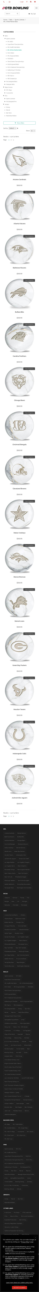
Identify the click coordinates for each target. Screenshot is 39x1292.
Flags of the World (9, 1034)
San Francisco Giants (23, 955)
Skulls (6, 1045)
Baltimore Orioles (20, 918)
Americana (7, 1030)
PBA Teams (10, 75)
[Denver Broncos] (19, 559)
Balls (6, 36)
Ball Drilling (22, 1220)
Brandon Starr (8, 1107)
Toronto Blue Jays (9, 966)
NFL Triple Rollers (18, 1124)
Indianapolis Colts (19, 754)
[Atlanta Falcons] (19, 206)
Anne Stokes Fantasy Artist (11, 1059)
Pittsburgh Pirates (24, 951)
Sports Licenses (10, 38)
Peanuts (13, 1012)
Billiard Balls (27, 1045)
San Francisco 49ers (23, 880)
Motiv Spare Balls (25, 1023)
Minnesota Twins (23, 944)
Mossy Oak (7, 1027)
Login (22, 2)
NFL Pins (18, 1149)
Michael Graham (27, 1100)
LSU (18, 901)
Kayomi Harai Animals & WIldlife (13, 1089)
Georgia (6, 901)
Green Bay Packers (19, 665)
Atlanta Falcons (19, 224)
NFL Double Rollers (10, 1128)
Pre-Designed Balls (11, 81)
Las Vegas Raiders (9, 862)
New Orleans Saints (10, 873)
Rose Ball (20, 1034)
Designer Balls (10, 84)
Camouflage (7, 1038)
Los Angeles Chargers (23, 862)
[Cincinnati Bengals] (19, 427)
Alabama (7, 897)
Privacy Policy (25, 1242)
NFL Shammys (21, 1135)
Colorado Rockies (24, 929)
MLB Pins (28, 1156)
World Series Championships (15, 61)
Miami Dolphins (22, 866)
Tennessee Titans (9, 888)
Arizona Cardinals (19, 179)
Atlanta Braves (8, 918)
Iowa (13, 901)
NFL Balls (10, 41)
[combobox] (13, 128)
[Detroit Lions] (19, 603)
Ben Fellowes (28, 1107)
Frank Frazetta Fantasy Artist (12, 1070)
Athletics (22, 915)
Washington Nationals (23, 966)
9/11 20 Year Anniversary (11, 1185)
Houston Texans (19, 709)
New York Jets (8, 877)
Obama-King (17, 1038)
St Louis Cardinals (21, 958)
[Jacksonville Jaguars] (19, 780)
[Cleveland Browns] (19, 471)
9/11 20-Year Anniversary (11, 1041)
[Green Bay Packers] (19, 648)
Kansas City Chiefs (24, 858)
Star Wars (9, 113)
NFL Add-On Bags (9, 1131)
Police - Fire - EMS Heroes (20, 1027)
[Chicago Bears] (19, 383)
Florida (22, 897)
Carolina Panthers (19, 356)
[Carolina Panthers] (19, 338)
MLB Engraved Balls (13, 64)
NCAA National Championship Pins (14, 1163)
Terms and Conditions (27, 1216)
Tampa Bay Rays (9, 962)
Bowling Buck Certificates (11, 1234)
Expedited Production (10, 1220)
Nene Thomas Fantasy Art (11, 1081)
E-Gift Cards (7, 1212)
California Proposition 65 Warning (13, 1230)
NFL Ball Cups (8, 1139)
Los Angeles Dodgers (10, 940)
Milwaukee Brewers (10, 944)
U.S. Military (16, 1030)
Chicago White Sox (9, 926)
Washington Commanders (24, 888)
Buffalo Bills (19, 312)
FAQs (5, 1216)
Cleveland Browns (19, 489)
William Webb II (9, 1103)
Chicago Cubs (20, 922)
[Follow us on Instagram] (30, 1)
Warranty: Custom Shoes (11, 1227)
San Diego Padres (9, 955)
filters (20, 123)
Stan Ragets (18, 1107)
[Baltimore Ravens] (19, 250)
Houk (27, 1103)
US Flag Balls (27, 1030)
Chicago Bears (19, 400)
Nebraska (7, 905)
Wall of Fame (25, 1234)
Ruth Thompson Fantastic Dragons (14, 1085)
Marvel (8, 110)
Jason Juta (7, 1110)
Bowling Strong (8, 1052)
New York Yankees (21, 948)
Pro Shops (17, 1212)
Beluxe (27, 1110)
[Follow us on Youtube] (35, 1)
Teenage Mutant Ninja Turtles (12, 1016)
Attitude (24, 1041)
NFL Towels (30, 1131)
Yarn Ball (18, 1052)
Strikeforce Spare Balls (10, 1023)
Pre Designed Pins (11, 101)
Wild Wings (18, 1056)
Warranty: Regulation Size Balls (13, 1223)
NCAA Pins (29, 1160)
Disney (8, 107)
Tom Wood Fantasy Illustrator (12, 1074)
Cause (25, 1052)
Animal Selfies (20, 1049)
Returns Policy (14, 1216)
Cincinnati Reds (22, 926)
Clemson (14, 897)
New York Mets (8, 948)
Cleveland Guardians (10, 929)
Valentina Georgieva (10, 1114)
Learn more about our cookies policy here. (19, 1282)
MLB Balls (10, 58)
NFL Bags (9, 90)
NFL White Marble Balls (14, 50)
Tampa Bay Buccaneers (23, 884)
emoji (22, 1019)
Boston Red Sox (8, 922)
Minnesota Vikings (9, 869)
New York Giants (23, 873)
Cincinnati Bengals (19, 444)
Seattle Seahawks (9, 884)
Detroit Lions (19, 621)
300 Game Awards (16, 1045)
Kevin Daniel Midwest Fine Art (12, 1096)
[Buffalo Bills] (19, 294)
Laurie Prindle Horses (27, 1078)
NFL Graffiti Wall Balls (13, 47)
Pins (6, 95)
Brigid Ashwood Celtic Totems (12, 1063)
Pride (30, 1041)
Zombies (26, 1038)
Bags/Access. (9, 87)
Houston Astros (19, 933)
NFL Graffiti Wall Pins (10, 1152)
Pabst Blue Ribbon (11, 115)
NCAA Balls (10, 53)
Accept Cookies (19, 1287)
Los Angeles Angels (23, 937)
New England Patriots (23, 869)
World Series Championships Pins (13, 1160)
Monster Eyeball (9, 1049)
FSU (28, 897)
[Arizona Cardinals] (19, 162)
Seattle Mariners (9, 958)
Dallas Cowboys (19, 533)
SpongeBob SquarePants (11, 1019)
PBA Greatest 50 (12, 78)
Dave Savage (20, 1103)
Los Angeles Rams (9, 866)
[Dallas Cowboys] (19, 515)
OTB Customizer (26, 1212)
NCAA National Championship (15, 67)
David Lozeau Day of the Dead (12, 1067)
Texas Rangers (21, 962)
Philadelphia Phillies (10, 951)
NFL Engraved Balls (13, 56)
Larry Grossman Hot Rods (11, 1078)
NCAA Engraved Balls (13, 73)
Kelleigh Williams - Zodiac (11, 1092)
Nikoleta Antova (17, 1110)
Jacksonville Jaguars (19, 798)
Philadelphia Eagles (20, 877)
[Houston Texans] (19, 692)
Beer (28, 1049)
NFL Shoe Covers (9, 1135)
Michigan (24, 901)
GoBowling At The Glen (14, 70)
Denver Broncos (19, 577)
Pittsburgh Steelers (9, 880)
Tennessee (24, 905)
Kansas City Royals (9, 937)
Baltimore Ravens (19, 268)
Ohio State (15, 905)
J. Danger (26, 1096)
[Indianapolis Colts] (19, 736)
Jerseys (7, 104)
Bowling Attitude (9, 1189)
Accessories (9, 93)
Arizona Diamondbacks (11, 915)
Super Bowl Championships (15, 44)
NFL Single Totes (23, 1128)
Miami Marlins (23, 940)
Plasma (28, 1034)
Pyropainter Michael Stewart (12, 1100)
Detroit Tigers (8, 933)
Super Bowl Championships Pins (13, 1156)
